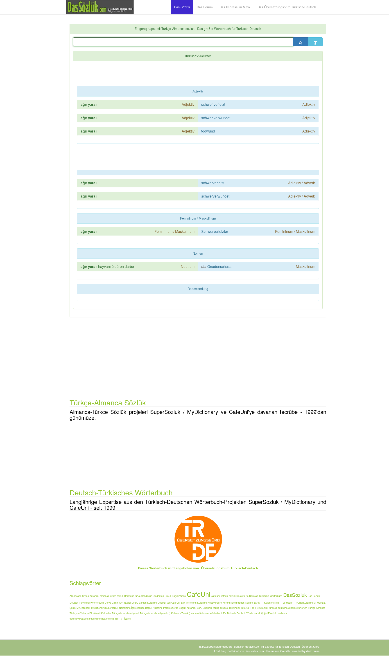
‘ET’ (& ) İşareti (123, 618)
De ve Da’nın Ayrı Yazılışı (118, 602)
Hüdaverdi (213, 602)
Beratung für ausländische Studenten (144, 596)
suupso (224, 607)
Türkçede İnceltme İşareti (125, 613)
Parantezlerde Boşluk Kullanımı (179, 607)
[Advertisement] (186, 75)
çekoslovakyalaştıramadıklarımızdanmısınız (92, 618)
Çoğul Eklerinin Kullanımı (274, 613)
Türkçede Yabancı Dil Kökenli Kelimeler (90, 613)
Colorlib (285, 651)
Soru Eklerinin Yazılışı (208, 607)
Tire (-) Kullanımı (259, 607)
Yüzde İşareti (253, 613)
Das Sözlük (314, 596)
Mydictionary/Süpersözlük (104, 607)
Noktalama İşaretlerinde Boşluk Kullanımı (140, 607)
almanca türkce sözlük (111, 596)
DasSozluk (295, 594)
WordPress (312, 651)
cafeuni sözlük (228, 596)
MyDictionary (83, 607)
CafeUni (198, 594)
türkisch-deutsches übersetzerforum (288, 607)
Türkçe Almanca (316, 607)
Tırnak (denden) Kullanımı (195, 613)
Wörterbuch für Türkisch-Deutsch (227, 613)
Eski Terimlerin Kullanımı (194, 602)
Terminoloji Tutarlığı (239, 607)
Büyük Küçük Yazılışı (175, 596)
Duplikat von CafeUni (169, 602)
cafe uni (215, 596)
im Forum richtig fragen (231, 602)
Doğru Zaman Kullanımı (144, 602)
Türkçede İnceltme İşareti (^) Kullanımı (160, 613)
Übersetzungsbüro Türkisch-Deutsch (229, 568)
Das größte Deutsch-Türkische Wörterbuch (259, 596)
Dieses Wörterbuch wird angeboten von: (169, 568)
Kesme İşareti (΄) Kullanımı (259, 602)
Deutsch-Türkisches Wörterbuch (87, 602)
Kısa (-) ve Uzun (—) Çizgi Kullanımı (293, 602)
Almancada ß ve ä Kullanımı (84, 596)
